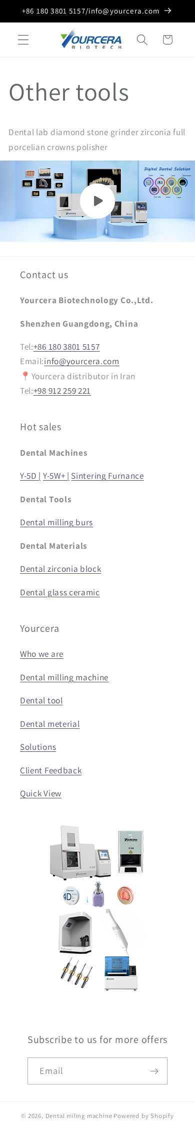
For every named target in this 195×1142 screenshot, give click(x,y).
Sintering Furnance (107, 475)
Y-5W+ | (56, 475)
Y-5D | (30, 475)
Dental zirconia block (61, 568)
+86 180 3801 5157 (67, 346)
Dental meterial (50, 723)
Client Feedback (51, 770)
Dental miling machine (79, 1115)
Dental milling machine (64, 677)
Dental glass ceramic (60, 592)
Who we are (42, 653)
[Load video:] (97, 201)
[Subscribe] (155, 1070)
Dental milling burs (56, 522)
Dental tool (41, 700)
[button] (23, 40)
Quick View (41, 793)
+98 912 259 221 (62, 390)
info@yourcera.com (82, 361)
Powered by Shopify (144, 1115)
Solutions (38, 746)
